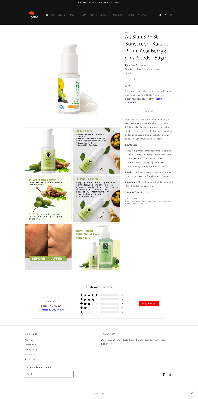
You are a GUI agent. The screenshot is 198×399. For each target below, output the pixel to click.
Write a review (149, 303)
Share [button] (130, 85)
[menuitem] (50, 15)
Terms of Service (32, 354)
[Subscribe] (70, 374)
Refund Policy (31, 344)
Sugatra (101, 394)
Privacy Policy (31, 349)
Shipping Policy (31, 359)
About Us (29, 340)
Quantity (128, 74)
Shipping (139, 69)
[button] (160, 15)
